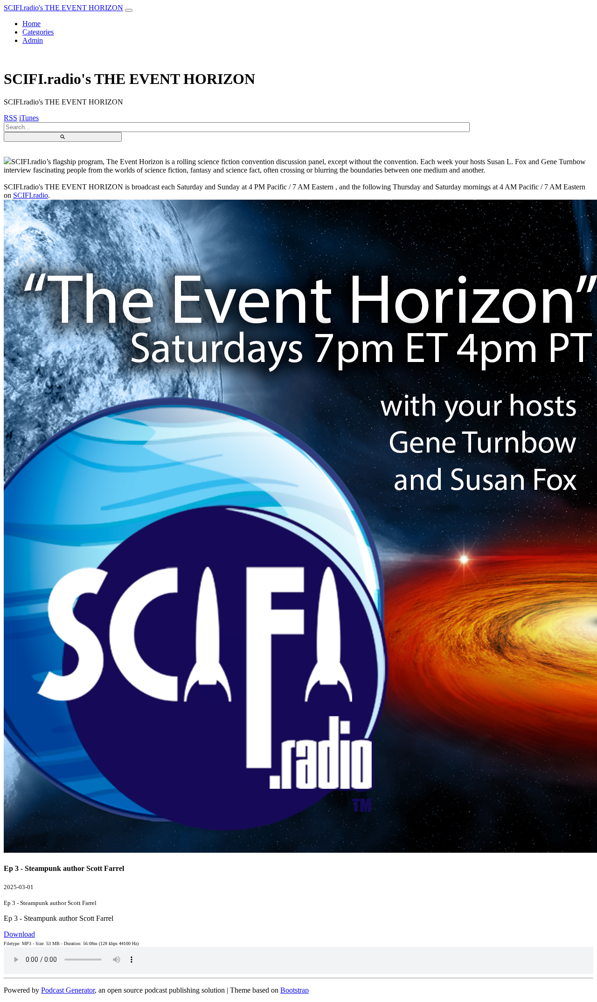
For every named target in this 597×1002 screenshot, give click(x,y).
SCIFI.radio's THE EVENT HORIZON (63, 8)
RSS (10, 118)
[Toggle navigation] (128, 10)
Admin (32, 40)
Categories (38, 32)
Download (19, 934)
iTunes (29, 118)
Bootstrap (294, 990)
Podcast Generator (68, 990)
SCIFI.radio (30, 195)
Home (31, 24)
